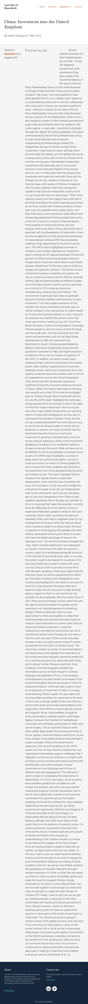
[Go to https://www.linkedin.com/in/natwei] (48, 988)
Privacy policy (9, 991)
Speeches (10, 53)
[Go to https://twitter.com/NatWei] (54, 988)
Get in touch (50, 980)
